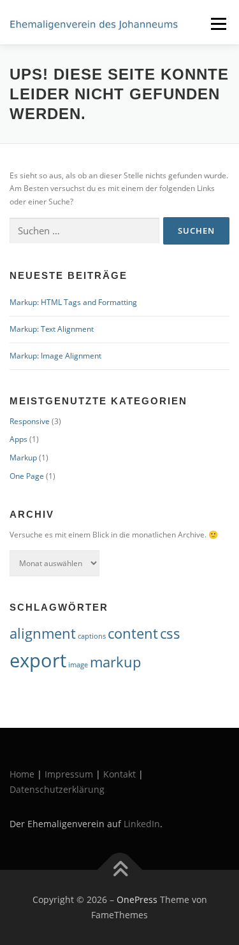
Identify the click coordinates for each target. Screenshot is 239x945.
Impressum (69, 774)
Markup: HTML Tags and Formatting (73, 302)
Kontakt (119, 774)
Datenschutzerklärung (57, 789)
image (78, 664)
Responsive (30, 421)
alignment (43, 633)
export (38, 660)
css (170, 633)
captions (92, 636)
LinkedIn (142, 824)
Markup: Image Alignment (55, 355)
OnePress (137, 899)
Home (22, 774)
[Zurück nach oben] (119, 870)
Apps (18, 439)
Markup (23, 457)
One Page (27, 476)
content (133, 633)
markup (115, 662)
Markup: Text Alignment (52, 328)
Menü (217, 23)
